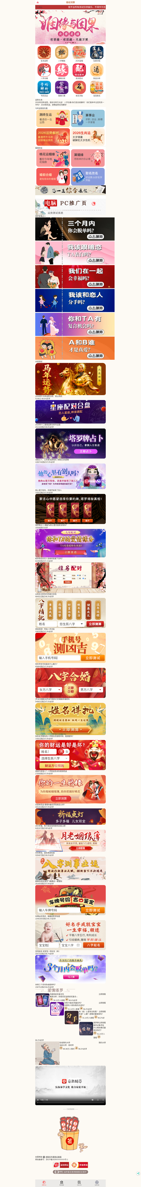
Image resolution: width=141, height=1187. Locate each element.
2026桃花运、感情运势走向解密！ (54, 105)
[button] (66, 42)
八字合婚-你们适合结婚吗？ (75, 102)
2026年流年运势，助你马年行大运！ (49, 102)
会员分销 (97, 1185)
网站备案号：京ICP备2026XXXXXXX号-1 (51, 1159)
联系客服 (61, 1185)
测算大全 (44, 1185)
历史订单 (79, 1185)
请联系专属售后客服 (53, 1157)
